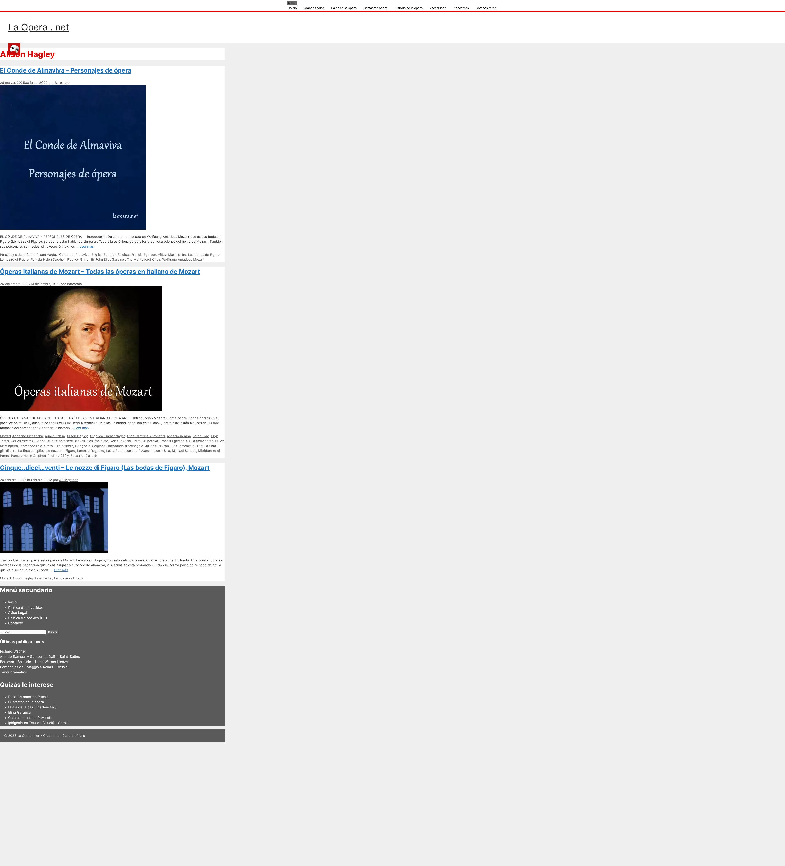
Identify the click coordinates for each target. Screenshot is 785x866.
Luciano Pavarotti (139, 451)
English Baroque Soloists (110, 255)
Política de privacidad (26, 608)
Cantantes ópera (375, 8)
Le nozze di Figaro (14, 259)
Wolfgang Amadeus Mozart (183, 259)
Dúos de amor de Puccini (28, 697)
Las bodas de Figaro (204, 255)
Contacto (15, 623)
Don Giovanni (120, 441)
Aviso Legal (17, 613)
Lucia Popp (114, 451)
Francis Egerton (143, 255)
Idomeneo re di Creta (36, 446)
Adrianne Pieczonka (27, 436)
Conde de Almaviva (74, 255)
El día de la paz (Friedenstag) (32, 707)
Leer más (87, 246)
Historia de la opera (408, 8)
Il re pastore (64, 446)
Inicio (293, 8)
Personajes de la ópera (17, 255)
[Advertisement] (122, 803)
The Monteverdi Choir (143, 259)
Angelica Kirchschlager (107, 436)
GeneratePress (73, 736)
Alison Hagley (46, 255)
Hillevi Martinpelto (172, 255)
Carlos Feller (44, 441)
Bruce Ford (201, 436)
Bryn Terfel (43, 578)
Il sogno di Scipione (90, 446)
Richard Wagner (13, 651)
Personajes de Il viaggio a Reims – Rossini (34, 667)
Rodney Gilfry (77, 259)
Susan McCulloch (84, 456)
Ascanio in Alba (179, 436)
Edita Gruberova (145, 441)
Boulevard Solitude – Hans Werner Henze (34, 662)
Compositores (486, 8)
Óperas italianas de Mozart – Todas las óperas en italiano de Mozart (100, 271)
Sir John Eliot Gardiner (107, 259)
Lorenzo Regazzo (90, 451)
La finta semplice (31, 451)
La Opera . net (38, 27)
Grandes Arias (314, 8)
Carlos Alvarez (22, 441)
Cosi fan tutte (97, 441)
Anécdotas (461, 8)
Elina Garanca (19, 712)
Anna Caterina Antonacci (146, 436)
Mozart (5, 436)
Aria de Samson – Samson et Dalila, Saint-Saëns (40, 657)
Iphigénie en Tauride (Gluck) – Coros (38, 723)
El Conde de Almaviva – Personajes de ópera (65, 70)
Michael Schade (184, 451)
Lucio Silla (162, 451)
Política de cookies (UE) (27, 618)
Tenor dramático (13, 672)
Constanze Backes (70, 441)
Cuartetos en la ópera (26, 702)
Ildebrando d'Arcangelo (125, 446)
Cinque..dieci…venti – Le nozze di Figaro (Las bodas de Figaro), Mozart (105, 467)
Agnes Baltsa (55, 436)
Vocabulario (438, 8)
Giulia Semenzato (199, 441)
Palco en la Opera (344, 8)
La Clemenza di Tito (187, 446)
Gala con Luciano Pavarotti (30, 718)
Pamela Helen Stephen (48, 259)
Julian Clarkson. (157, 446)
